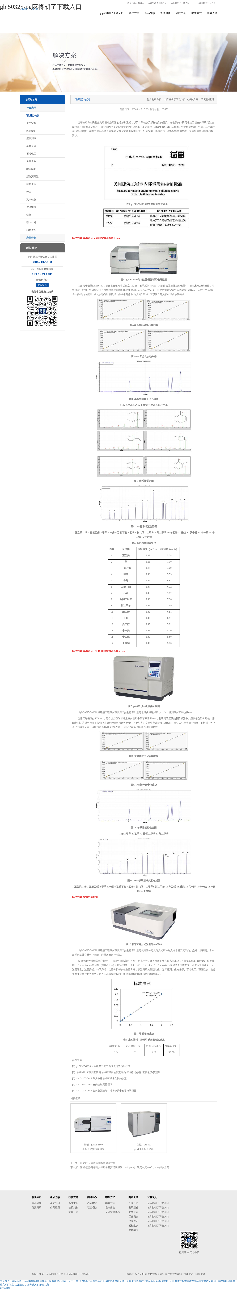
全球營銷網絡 (112, 1212)
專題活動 (92, 1207)
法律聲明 (188, 1274)
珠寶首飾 (31, 146)
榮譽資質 (133, 1212)
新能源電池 (32, 176)
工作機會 (133, 1216)
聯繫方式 (196, 13)
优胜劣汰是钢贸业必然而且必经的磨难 (147, 1281)
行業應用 (31, 108)
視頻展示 (133, 1221)
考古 (28, 192)
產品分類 (150, 13)
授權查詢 (133, 1225)
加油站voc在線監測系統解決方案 (97, 1163)
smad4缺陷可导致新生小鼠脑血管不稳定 (45, 1281)
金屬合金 (31, 161)
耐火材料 (31, 222)
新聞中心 (181, 13)
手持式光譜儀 (175, 1274)
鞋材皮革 (31, 230)
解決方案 (134, 13)
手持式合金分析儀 (157, 1274)
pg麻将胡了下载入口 (157, 3)
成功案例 (133, 1230)
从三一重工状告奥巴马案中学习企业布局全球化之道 (96, 1281)
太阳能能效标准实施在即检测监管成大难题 (193, 1281)
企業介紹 (133, 1203)
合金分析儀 (141, 1274)
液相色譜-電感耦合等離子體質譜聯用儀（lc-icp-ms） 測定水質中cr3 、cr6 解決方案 (124, 1167)
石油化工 (31, 153)
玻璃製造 (31, 207)
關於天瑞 (212, 13)
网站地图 (17, 1281)
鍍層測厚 (31, 138)
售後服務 (165, 13)
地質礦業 (31, 169)
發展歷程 (133, 1207)
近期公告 (73, 1212)
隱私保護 (200, 1274)
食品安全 (31, 123)
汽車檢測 (31, 199)
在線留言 (42, 285)
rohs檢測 (30, 130)
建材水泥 (31, 184)
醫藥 (28, 215)
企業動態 (92, 1203)
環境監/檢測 (32, 115)
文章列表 (5, 1281)
